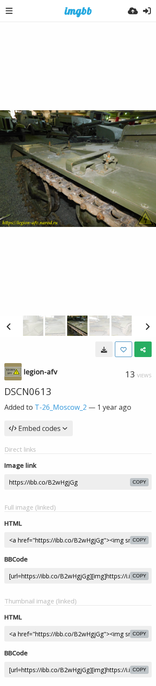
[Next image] (147, 326)
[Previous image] (8, 326)
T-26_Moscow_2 (61, 407)
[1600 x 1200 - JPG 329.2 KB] (104, 349)
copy (139, 482)
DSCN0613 (28, 391)
